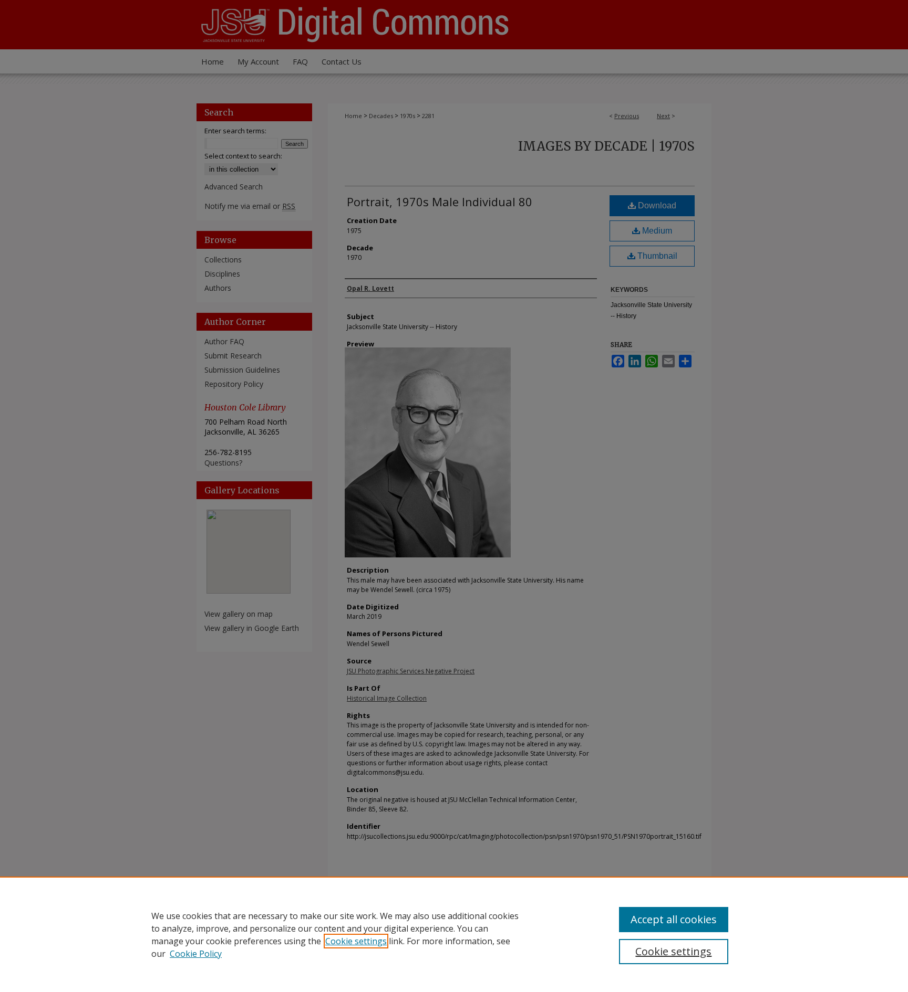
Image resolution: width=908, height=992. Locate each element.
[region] (454, 934)
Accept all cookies (674, 919)
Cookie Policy (196, 953)
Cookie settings (356, 941)
